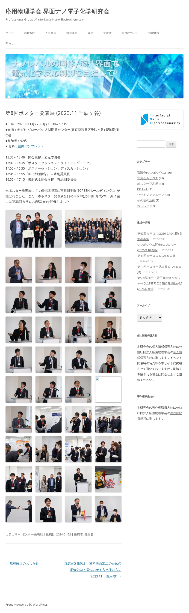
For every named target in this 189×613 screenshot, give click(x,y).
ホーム (10, 33)
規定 (90, 33)
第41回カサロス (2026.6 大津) (156, 256)
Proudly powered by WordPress (26, 605)
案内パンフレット (31, 146)
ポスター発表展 (32, 534)
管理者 (88, 534)
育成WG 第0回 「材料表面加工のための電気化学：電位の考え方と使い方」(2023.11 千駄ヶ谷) (92, 569)
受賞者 (107, 33)
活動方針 (29, 33)
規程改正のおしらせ (22, 563)
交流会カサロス (147, 178)
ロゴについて (130, 33)
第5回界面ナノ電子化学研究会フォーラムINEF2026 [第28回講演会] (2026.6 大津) (159, 283)
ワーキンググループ (150, 195)
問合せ (10, 43)
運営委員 (71, 33)
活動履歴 (153, 33)
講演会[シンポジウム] (151, 172)
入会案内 (50, 33)
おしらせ (143, 206)
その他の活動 (146, 200)
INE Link (142, 189)
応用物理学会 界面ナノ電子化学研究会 (57, 11)
